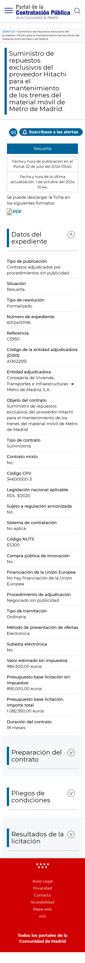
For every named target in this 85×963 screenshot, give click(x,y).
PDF (17, 211)
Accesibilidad (42, 902)
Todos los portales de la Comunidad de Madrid (42, 938)
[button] (9, 10)
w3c (42, 916)
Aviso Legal (42, 881)
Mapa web (42, 909)
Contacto (42, 895)
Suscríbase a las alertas (53, 132)
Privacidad (42, 888)
